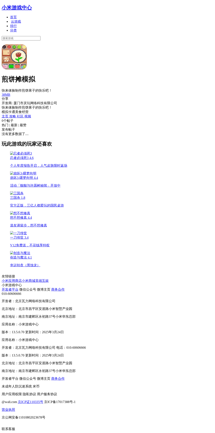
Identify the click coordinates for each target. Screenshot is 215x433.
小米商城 (28, 280)
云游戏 (16, 21)
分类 (13, 30)
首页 (13, 17)
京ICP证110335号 (30, 402)
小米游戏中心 (17, 7)
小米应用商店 (12, 280)
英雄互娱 (42, 280)
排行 (13, 26)
